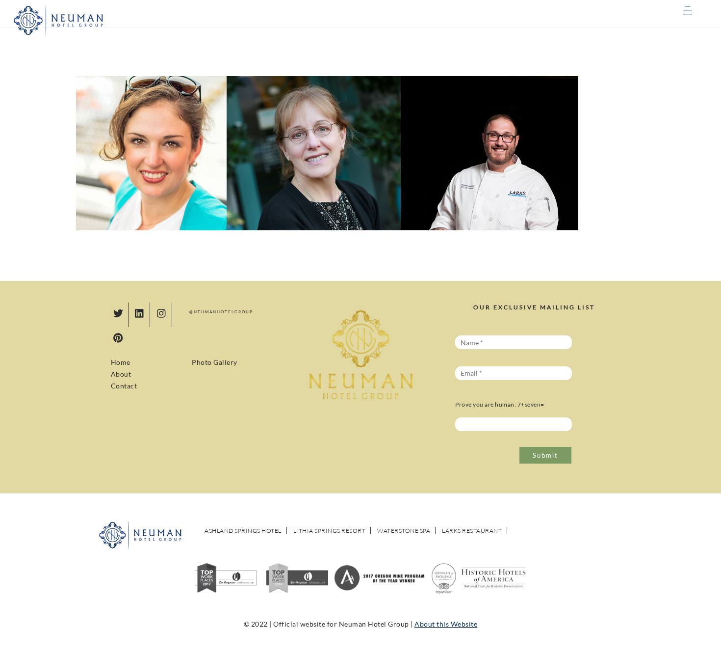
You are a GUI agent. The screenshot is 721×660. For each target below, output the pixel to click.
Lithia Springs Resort (329, 530)
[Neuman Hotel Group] (59, 34)
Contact (124, 386)
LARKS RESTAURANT (472, 530)
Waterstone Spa (403, 530)
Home (120, 362)
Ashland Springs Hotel (243, 530)
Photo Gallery (214, 362)
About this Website (445, 624)
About (121, 374)
